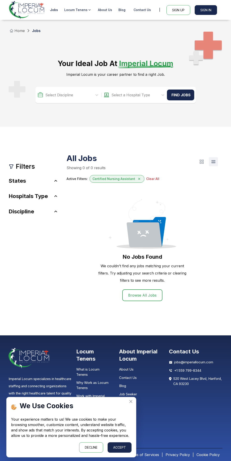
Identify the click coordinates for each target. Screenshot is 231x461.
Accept (119, 447)
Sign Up (178, 10)
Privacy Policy (178, 454)
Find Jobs (180, 95)
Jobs (54, 10)
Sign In (205, 10)
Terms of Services (143, 454)
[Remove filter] (139, 179)
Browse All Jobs (142, 295)
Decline (91, 447)
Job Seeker (128, 394)
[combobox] (45, 95)
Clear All (152, 179)
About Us (105, 10)
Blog (121, 10)
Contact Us (142, 10)
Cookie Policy (208, 454)
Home (19, 30)
